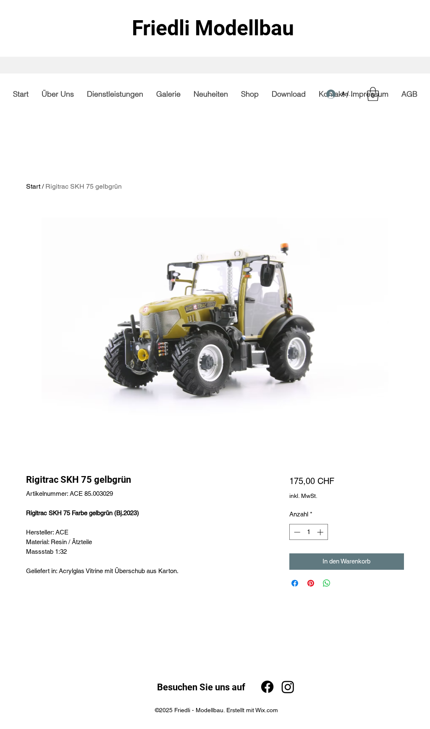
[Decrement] (296, 532)
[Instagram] (288, 687)
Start (33, 186)
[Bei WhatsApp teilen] (327, 583)
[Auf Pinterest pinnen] (311, 583)
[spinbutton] (308, 532)
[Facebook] (267, 687)
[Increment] (321, 532)
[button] (373, 94)
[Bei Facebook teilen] (295, 583)
